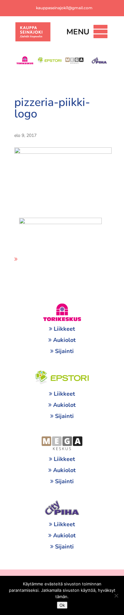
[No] (116, 595)
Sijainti (64, 351)
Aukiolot (64, 340)
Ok (62, 605)
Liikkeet (64, 329)
